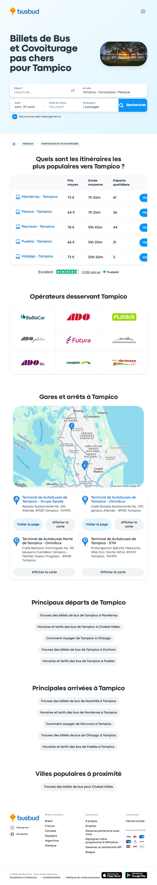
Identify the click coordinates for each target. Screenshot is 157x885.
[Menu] (143, 11)
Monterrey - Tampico (40, 196)
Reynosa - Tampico (38, 226)
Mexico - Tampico (37, 211)
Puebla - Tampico (37, 241)
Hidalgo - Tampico (37, 256)
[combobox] (38, 90)
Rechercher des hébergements (40, 116)
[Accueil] (13, 144)
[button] (72, 90)
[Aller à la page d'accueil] (24, 11)
